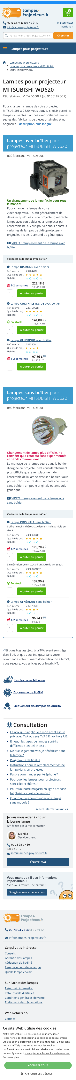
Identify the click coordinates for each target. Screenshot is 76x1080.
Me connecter (65, 22)
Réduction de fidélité (18, 962)
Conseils (10, 953)
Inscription (67, 26)
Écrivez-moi (38, 862)
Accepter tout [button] (38, 1065)
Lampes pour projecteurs (24, 62)
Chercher (63, 35)
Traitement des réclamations (23, 1002)
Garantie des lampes (18, 958)
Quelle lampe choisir (18, 972)
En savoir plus (11, 1057)
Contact (10, 1019)
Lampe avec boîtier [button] (30, 267)
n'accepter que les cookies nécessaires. (47, 1053)
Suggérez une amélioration (27, 892)
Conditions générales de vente (25, 997)
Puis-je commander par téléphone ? (34, 774)
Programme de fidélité (25, 760)
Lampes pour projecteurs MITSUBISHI (32, 66)
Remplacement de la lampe (23, 967)
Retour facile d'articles (19, 993)
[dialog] (38, 1051)
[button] (38, 1074)
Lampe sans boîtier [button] (31, 522)
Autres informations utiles (52, 809)
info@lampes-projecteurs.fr (23, 27)
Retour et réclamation (19, 988)
